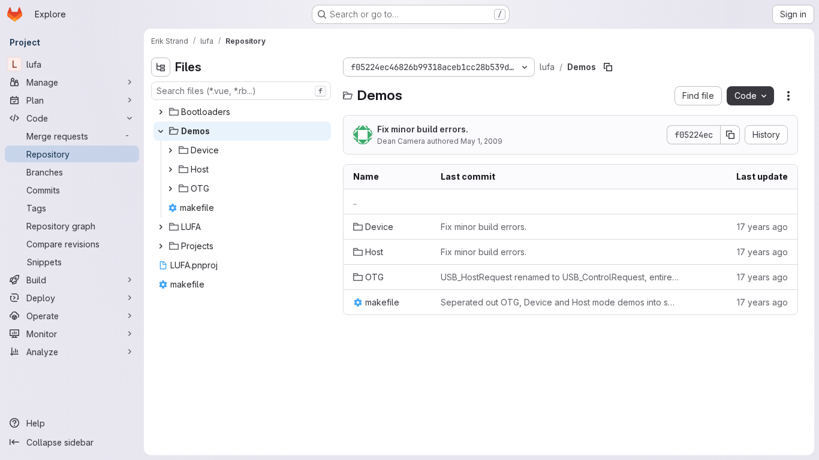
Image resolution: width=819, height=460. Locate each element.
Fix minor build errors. (422, 129)
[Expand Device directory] (170, 150)
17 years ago (762, 227)
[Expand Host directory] (170, 169)
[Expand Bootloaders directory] (160, 112)
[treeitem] (242, 112)
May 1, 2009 (481, 141)
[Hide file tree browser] (160, 67)
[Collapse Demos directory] (160, 131)
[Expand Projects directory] (160, 246)
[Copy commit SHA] (730, 134)
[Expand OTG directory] (170, 188)
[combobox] (241, 90)
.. (355, 201)
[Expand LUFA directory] (160, 227)
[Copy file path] (608, 67)
